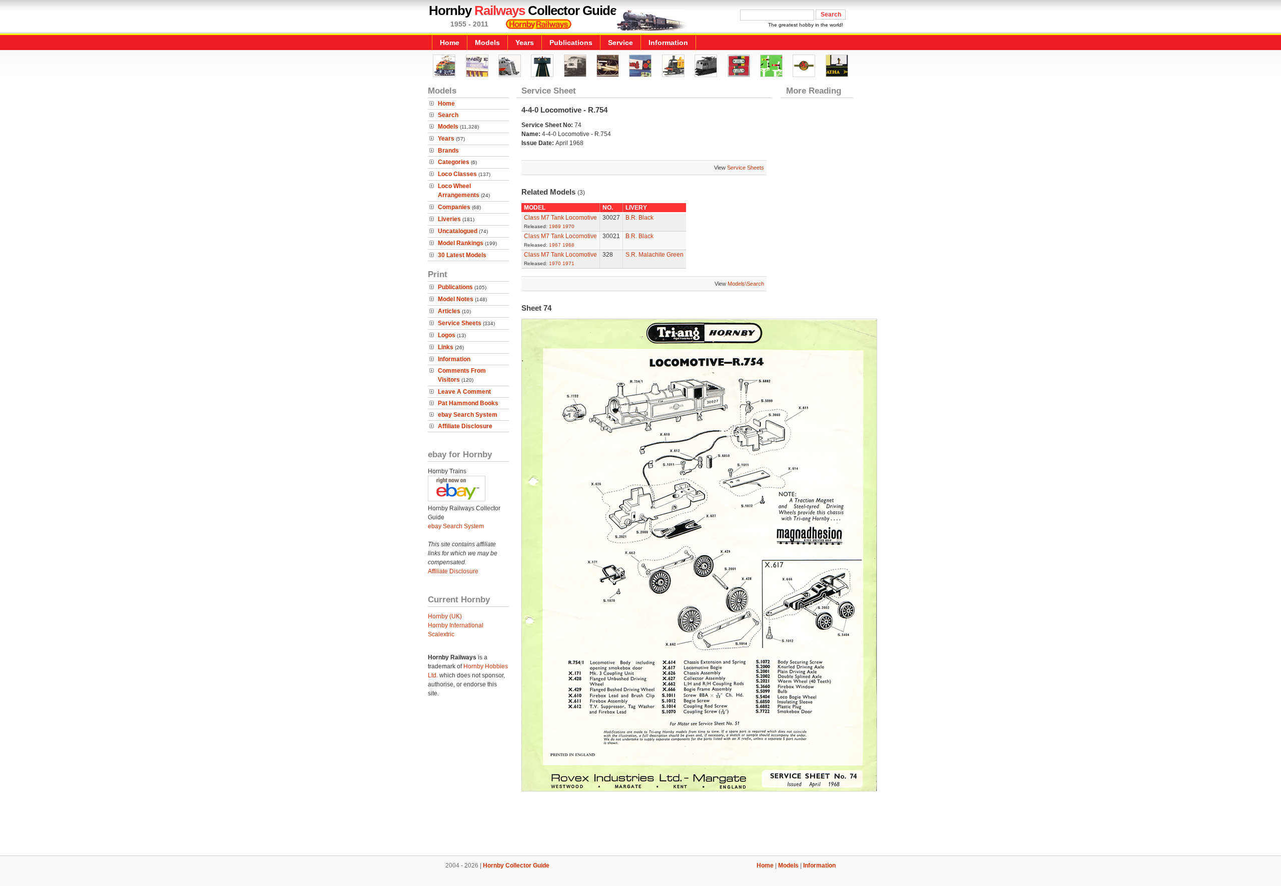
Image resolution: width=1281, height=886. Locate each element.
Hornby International (455, 625)
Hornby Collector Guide (516, 865)
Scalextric (441, 634)
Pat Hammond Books (468, 403)
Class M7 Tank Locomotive (560, 217)
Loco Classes (457, 174)
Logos (446, 335)
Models (487, 43)
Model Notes (455, 299)
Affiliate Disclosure (465, 426)
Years (524, 43)
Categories (453, 162)
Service (620, 43)
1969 (555, 226)
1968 (568, 245)
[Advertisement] (640, 821)
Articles (449, 311)
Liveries (449, 219)
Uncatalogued (457, 231)
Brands (448, 150)
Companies (454, 207)
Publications (570, 43)
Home (449, 43)
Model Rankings (460, 243)
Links (445, 347)
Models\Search (746, 284)
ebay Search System (467, 414)
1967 (555, 245)
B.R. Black (639, 217)
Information (668, 43)
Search (448, 115)
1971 (568, 263)
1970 (568, 226)
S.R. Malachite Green (654, 254)
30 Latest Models (462, 255)
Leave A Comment (464, 391)
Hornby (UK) (445, 616)
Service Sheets (459, 323)
